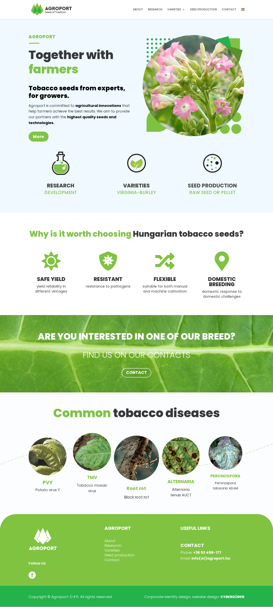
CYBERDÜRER (232, 596)
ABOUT (138, 9)
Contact (112, 559)
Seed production (120, 555)
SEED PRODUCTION (203, 9)
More (38, 136)
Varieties (112, 550)
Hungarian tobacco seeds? (136, 234)
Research (113, 545)
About (110, 540)
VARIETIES (174, 9)
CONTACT (229, 9)
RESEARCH (155, 9)
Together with (71, 63)
